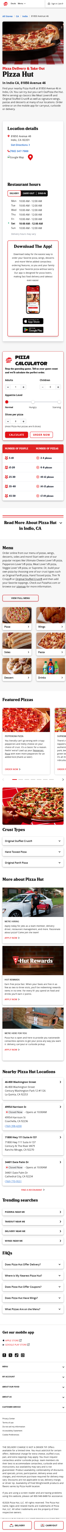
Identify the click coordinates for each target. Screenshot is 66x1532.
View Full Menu (20, 598)
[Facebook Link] (5, 1355)
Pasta (41, 652)
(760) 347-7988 (19, 151)
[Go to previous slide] (3, 779)
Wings (41, 626)
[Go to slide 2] (20, 779)
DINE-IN (42, 193)
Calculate (16, 434)
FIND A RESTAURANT (31, 1189)
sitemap (21, 586)
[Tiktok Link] (18, 1355)
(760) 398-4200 (13, 1126)
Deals (13, 3)
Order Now (41, 434)
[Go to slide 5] (39, 779)
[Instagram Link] (24, 1355)
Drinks (42, 677)
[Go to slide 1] (14, 779)
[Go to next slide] (63, 779)
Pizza (7, 626)
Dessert (8, 677)
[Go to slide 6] (45, 779)
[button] (33, 841)
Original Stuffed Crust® (29, 579)
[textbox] (26, 749)
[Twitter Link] (12, 1355)
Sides (7, 652)
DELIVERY (14, 193)
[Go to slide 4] (33, 779)
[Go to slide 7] (51, 779)
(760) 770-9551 (13, 1181)
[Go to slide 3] (27, 779)
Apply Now (11, 937)
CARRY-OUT (28, 193)
